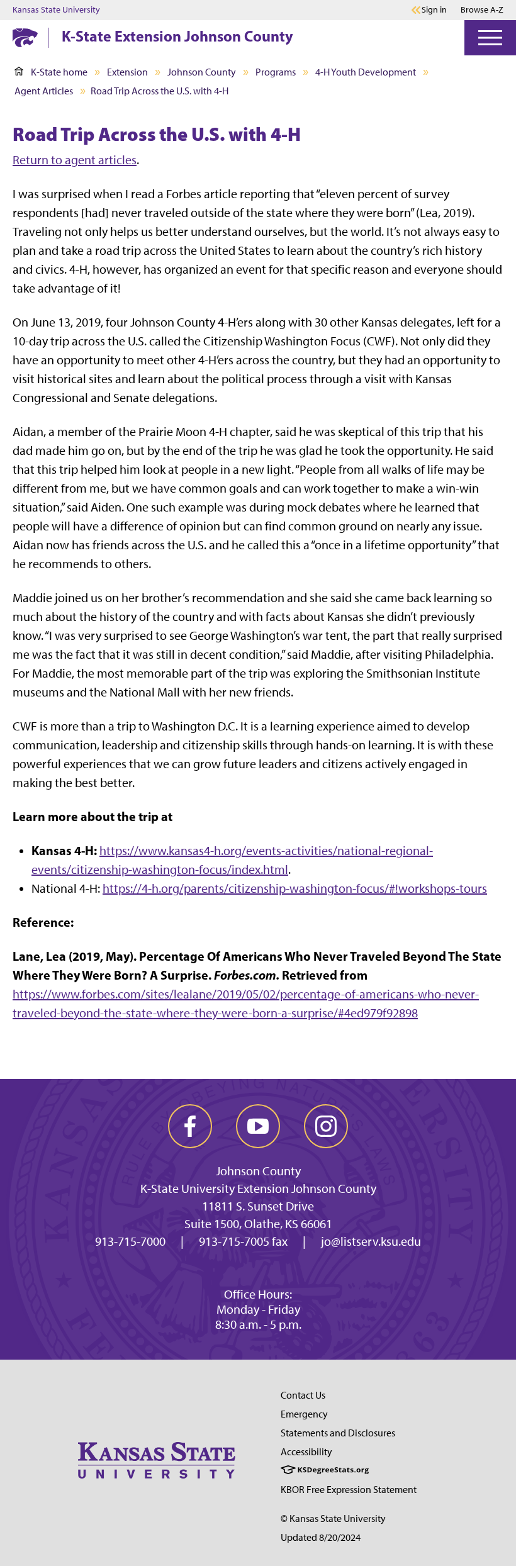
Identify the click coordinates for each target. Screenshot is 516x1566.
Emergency (304, 1414)
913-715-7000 (130, 1241)
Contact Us (303, 1395)
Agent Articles (43, 91)
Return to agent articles (75, 159)
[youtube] (258, 1126)
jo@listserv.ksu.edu (371, 1241)
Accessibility (306, 1452)
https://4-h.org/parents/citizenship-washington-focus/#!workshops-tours (295, 888)
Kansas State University (56, 10)
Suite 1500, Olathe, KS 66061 (258, 1223)
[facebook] (190, 1126)
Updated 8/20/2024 (321, 1537)
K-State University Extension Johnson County (258, 1188)
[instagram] (326, 1126)
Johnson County (201, 72)
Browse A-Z (482, 9)
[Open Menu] (490, 37)
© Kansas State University (333, 1518)
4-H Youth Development (365, 72)
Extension (127, 72)
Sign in (434, 10)
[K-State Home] (25, 37)
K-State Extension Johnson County (177, 35)
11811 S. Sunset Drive (258, 1206)
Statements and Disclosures (338, 1433)
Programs (275, 72)
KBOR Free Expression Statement (349, 1490)
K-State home (59, 72)
